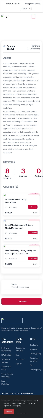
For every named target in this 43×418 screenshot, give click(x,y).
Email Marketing (5, 382)
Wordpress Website (5, 360)
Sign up (19, 364)
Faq (31, 365)
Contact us (34, 345)
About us (33, 349)
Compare (34, 207)
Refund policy (35, 370)
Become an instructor (20, 349)
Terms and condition (34, 359)
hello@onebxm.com (32, 4)
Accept (9, 411)
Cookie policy (16, 406)
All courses (20, 359)
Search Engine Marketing (7, 375)
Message (22, 301)
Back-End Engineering (6, 349)
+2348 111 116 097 (12, 4)
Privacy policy (35, 354)
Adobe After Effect (6, 368)
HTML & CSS (6, 355)
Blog (17, 355)
